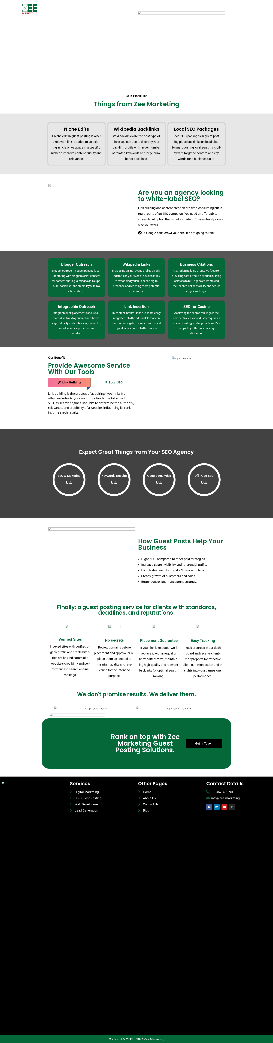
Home (193, 9)
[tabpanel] (91, 404)
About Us (208, 9)
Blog (261, 9)
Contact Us (245, 9)
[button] (52, 708)
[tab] (69, 382)
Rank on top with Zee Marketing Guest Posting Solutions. (145, 743)
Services (224, 9)
